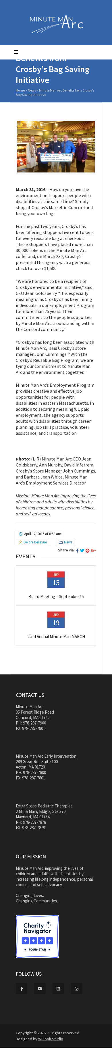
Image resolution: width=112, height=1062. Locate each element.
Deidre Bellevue (35, 542)
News (32, 90)
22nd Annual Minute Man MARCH (56, 636)
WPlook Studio (50, 1038)
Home (20, 90)
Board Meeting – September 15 (56, 596)
